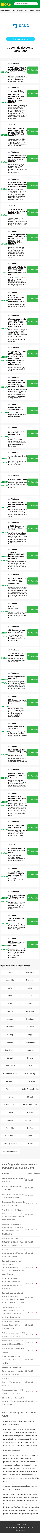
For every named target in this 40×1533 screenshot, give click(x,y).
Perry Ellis (10, 1128)
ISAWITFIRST (10, 1105)
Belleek (30, 1136)
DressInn (10, 1027)
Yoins (30, 988)
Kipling (10, 1035)
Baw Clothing (30, 1074)
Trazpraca (30, 980)
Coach (30, 1050)
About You (10, 1089)
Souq (30, 1066)
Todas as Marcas (20, 10)
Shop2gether (30, 1081)
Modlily (10, 1120)
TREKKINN (29, 1027)
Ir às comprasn (20, 39)
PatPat (30, 1128)
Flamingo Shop (30, 1120)
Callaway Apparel (10, 1144)
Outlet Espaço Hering (30, 1089)
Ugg (30, 1035)
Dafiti (10, 988)
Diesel (30, 1003)
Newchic (10, 996)
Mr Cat (30, 1097)
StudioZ (10, 972)
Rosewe (30, 1112)
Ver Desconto (33, 70)
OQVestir (10, 1081)
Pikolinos (30, 1019)
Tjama (10, 1097)
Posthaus (30, 1011)
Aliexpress (30, 972)
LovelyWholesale (30, 1105)
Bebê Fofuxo (10, 1066)
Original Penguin (10, 1151)
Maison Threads (10, 1136)
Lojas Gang (35, 10)
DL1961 (30, 1144)
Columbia (10, 980)
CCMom (10, 1112)
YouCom (10, 1011)
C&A (10, 1003)
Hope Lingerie (9, 1050)
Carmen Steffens (10, 1074)
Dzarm (30, 1058)
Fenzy (30, 996)
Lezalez (10, 1019)
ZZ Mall (10, 1058)
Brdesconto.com (6, 10)
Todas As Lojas (20, 1524)
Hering (10, 1042)
